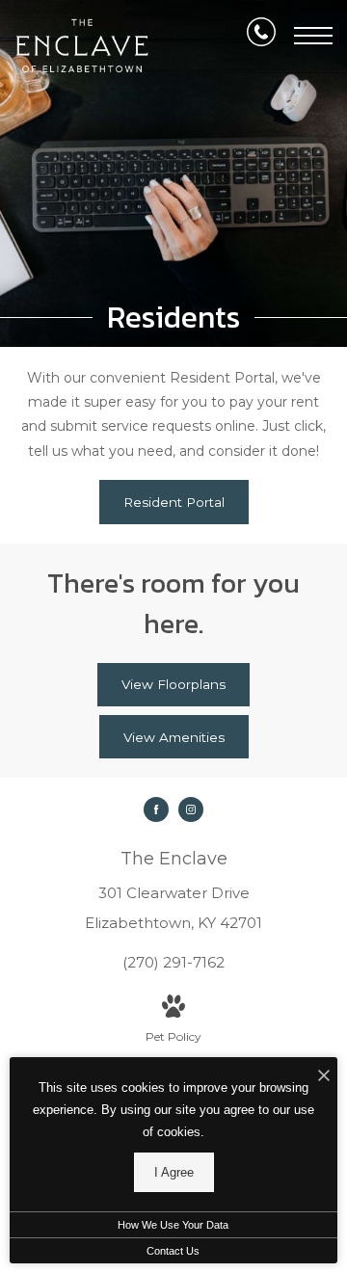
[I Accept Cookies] (324, 1077)
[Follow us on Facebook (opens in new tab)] (156, 809)
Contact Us (173, 1251)
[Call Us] (261, 35)
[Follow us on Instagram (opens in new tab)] (190, 809)
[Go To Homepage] (81, 45)
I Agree (174, 1172)
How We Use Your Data (173, 1225)
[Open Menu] (313, 35)
